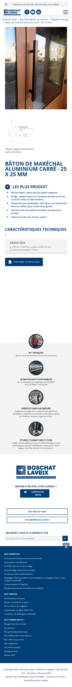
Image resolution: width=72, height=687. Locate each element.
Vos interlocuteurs (12, 647)
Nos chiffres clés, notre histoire (17, 635)
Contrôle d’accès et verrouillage (18, 566)
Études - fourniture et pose (16, 602)
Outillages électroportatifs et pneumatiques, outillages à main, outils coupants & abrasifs (34, 579)
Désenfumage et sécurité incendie (19, 570)
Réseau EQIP (9, 655)
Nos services (9, 628)
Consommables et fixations (16, 584)
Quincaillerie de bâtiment (15, 562)
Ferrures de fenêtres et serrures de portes (23, 558)
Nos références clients (14, 639)
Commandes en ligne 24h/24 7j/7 (18, 610)
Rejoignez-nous (11, 651)
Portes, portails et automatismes (18, 574)
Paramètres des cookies (36, 680)
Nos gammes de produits (15, 624)
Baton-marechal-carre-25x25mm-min (24, 262)
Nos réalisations (11, 643)
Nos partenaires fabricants (15, 632)
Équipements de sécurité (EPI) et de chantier (24, 588)
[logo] (12, 12)
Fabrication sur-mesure (14, 598)
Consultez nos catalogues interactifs (20, 614)
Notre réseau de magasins (15, 606)
